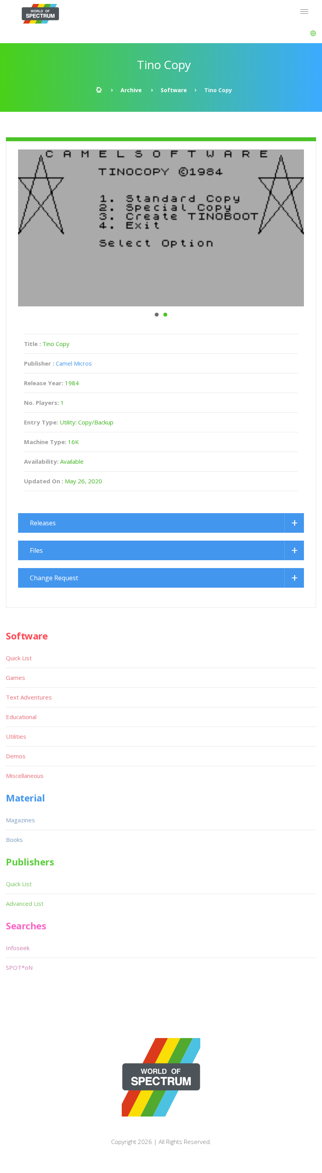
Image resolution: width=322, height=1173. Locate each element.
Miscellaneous (25, 776)
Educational (21, 717)
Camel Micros (74, 363)
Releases (43, 523)
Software (174, 90)
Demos (16, 756)
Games (15, 677)
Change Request (54, 578)
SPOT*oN (19, 967)
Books (14, 839)
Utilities (16, 736)
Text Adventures (29, 697)
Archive (131, 90)
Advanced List (25, 903)
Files (36, 550)
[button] (313, 33)
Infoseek (17, 948)
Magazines (20, 820)
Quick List (19, 658)
